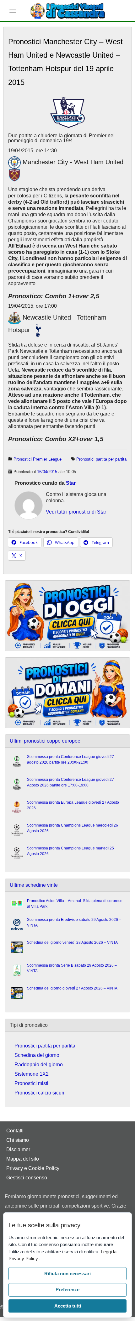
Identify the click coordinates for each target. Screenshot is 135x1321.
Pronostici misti (31, 1083)
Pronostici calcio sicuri (39, 1092)
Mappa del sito (22, 1159)
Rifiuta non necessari (67, 1273)
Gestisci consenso (26, 1177)
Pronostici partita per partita (101, 459)
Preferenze (67, 1289)
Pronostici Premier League (38, 459)
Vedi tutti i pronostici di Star (76, 511)
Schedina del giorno (36, 1055)
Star (71, 483)
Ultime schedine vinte (34, 885)
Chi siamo (17, 1140)
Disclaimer (18, 1149)
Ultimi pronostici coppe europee (45, 741)
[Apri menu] (13, 11)
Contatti (15, 1130)
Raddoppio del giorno (38, 1064)
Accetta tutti (67, 1305)
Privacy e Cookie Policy (32, 1168)
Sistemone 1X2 (31, 1074)
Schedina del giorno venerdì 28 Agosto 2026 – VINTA (72, 942)
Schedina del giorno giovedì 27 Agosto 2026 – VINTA (72, 988)
